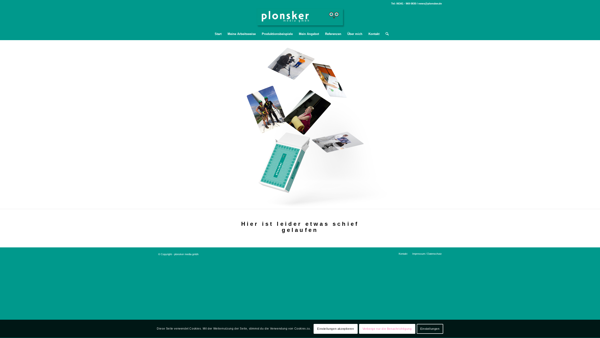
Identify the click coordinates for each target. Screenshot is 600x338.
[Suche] (385, 34)
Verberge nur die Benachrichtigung (387, 328)
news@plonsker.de (430, 3)
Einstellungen (430, 328)
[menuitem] (218, 34)
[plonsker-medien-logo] (300, 17)
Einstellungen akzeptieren (335, 328)
